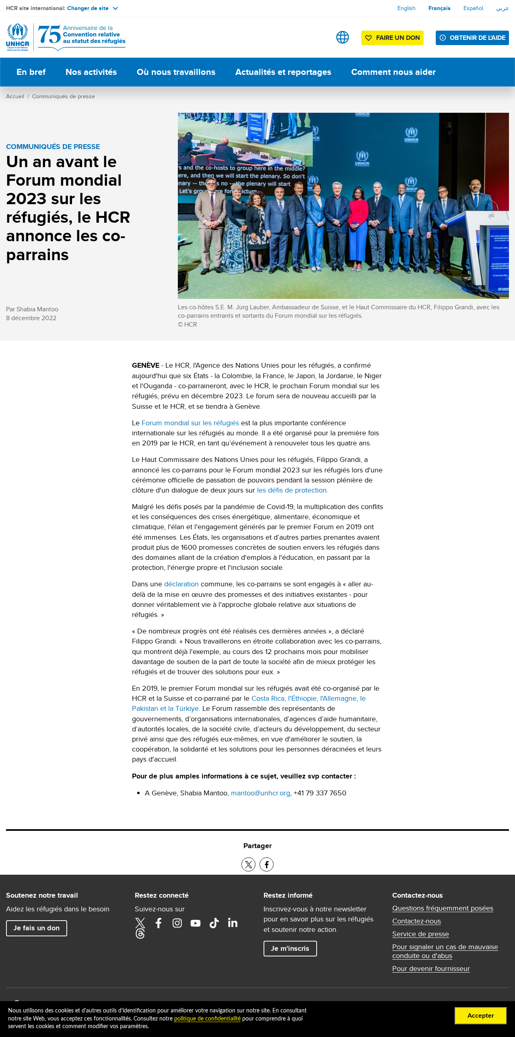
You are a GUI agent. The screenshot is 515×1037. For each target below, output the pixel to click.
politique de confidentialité (207, 1019)
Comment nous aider (393, 72)
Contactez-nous (416, 921)
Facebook (158, 923)
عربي (502, 8)
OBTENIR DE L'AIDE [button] (477, 37)
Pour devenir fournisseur (431, 968)
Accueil (15, 96)
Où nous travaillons (176, 72)
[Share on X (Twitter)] (248, 864)
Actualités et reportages (283, 72)
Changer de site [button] (88, 8)
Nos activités (91, 72)
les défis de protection (292, 490)
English (407, 8)
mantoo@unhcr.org (260, 793)
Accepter (481, 1015)
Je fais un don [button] (36, 928)
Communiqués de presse (63, 96)
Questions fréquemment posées (442, 908)
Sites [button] (342, 37)
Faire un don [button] (398, 37)
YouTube (195, 923)
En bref (30, 72)
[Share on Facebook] (267, 864)
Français (439, 8)
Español (473, 8)
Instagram (177, 923)
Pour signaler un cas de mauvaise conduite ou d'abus (445, 951)
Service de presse (420, 933)
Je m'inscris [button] (290, 948)
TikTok (214, 923)
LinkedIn (232, 923)
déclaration (181, 584)
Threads (140, 933)
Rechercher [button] (317, 37)
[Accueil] (62, 37)
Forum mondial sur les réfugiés (190, 423)
